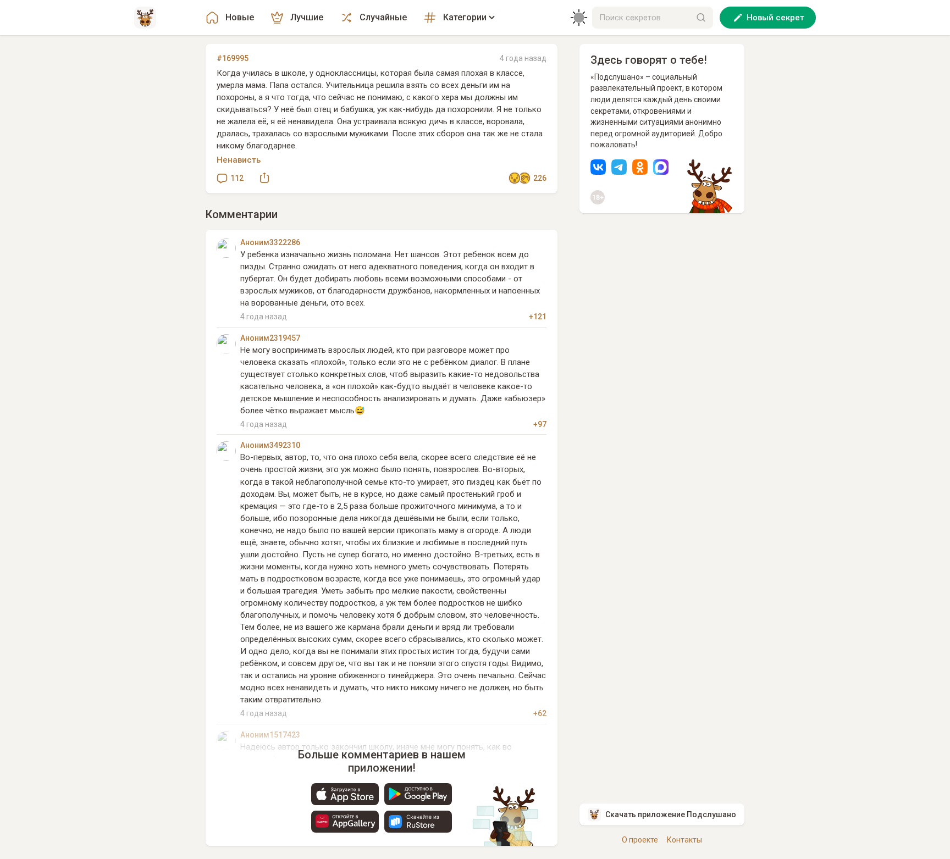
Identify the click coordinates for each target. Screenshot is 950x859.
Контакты (684, 839)
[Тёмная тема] (579, 17)
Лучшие (306, 17)
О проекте (640, 839)
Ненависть (239, 160)
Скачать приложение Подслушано (670, 814)
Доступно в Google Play (418, 794)
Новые (239, 17)
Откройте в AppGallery (345, 822)
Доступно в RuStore (418, 822)
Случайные (383, 17)
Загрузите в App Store (345, 794)
